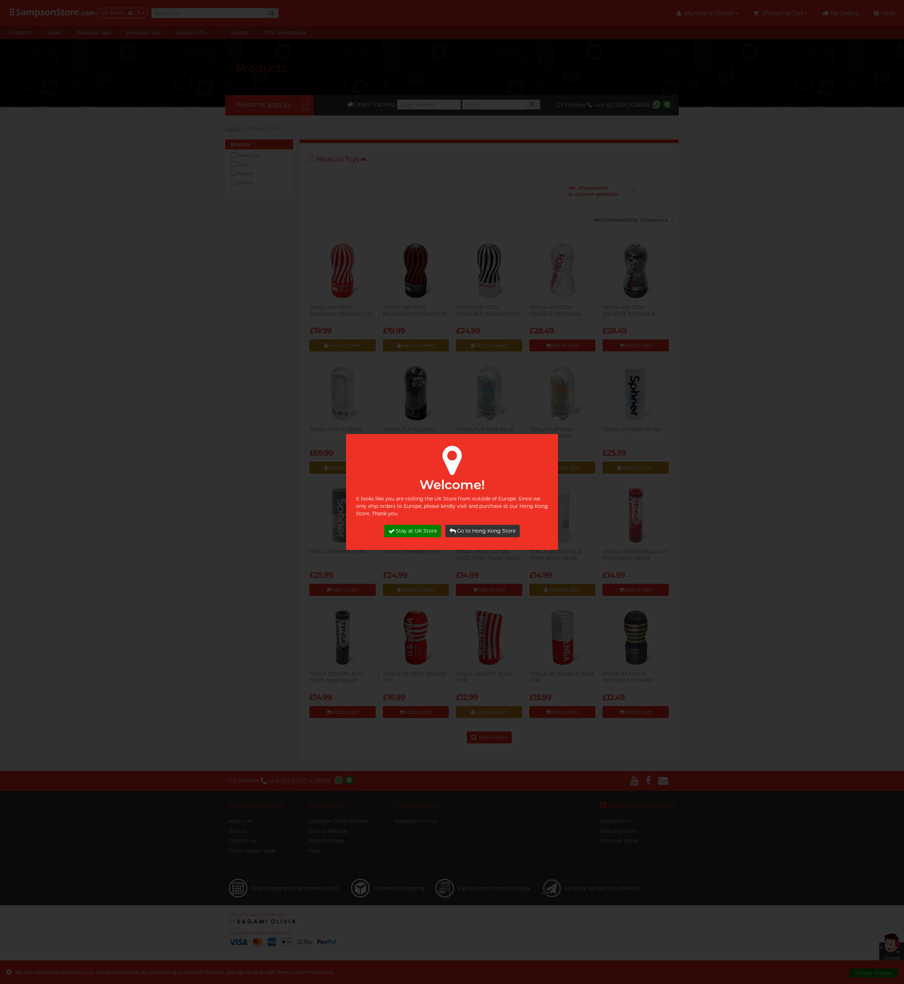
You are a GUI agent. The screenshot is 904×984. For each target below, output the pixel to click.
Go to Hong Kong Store (486, 531)
